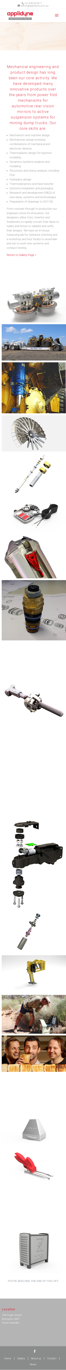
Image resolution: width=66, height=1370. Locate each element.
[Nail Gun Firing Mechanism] (34, 742)
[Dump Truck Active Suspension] (34, 387)
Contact (51, 1358)
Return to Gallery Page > (21, 255)
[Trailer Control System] (34, 342)
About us (36, 1358)
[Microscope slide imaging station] (34, 1130)
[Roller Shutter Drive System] (34, 515)
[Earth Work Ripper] (34, 973)
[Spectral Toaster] (34, 1053)
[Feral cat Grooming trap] (34, 1014)
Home (7, 1358)
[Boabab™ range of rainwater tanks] (34, 1206)
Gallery (21, 1358)
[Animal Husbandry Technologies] (34, 1168)
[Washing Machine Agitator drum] (34, 433)
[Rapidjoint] (34, 701)
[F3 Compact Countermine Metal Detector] (34, 1092)
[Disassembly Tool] (34, 556)
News (33, 1364)
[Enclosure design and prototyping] (34, 1250)
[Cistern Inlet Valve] (34, 474)
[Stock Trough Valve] (34, 931)
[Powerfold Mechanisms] (34, 861)
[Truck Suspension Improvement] (34, 786)
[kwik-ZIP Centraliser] (34, 660)
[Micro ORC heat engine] (34, 304)
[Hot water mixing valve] (34, 610)
